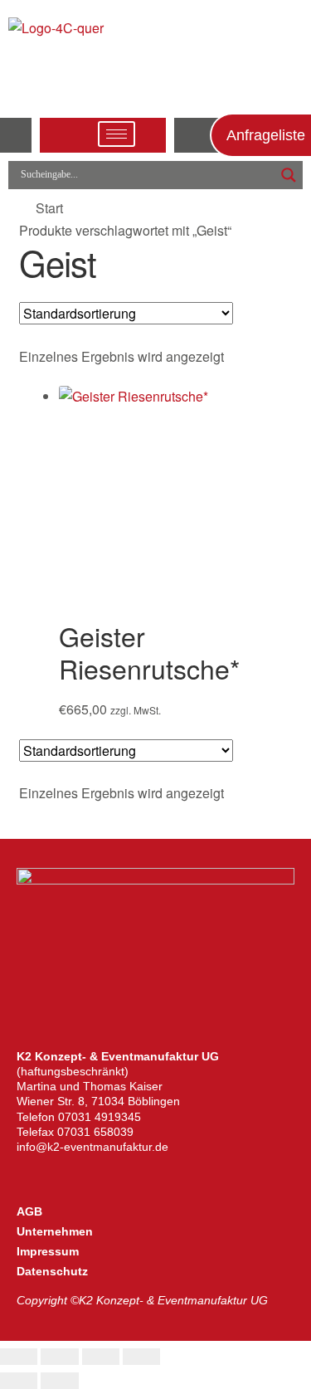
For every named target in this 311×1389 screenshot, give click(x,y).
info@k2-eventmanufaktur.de (92, 1146)
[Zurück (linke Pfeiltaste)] (18, 1380)
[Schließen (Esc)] (141, 1356)
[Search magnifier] (289, 175)
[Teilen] (100, 1356)
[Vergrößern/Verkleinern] (18, 1356)
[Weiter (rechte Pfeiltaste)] (59, 1380)
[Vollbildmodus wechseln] (59, 1356)
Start (49, 207)
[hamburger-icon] (116, 134)
